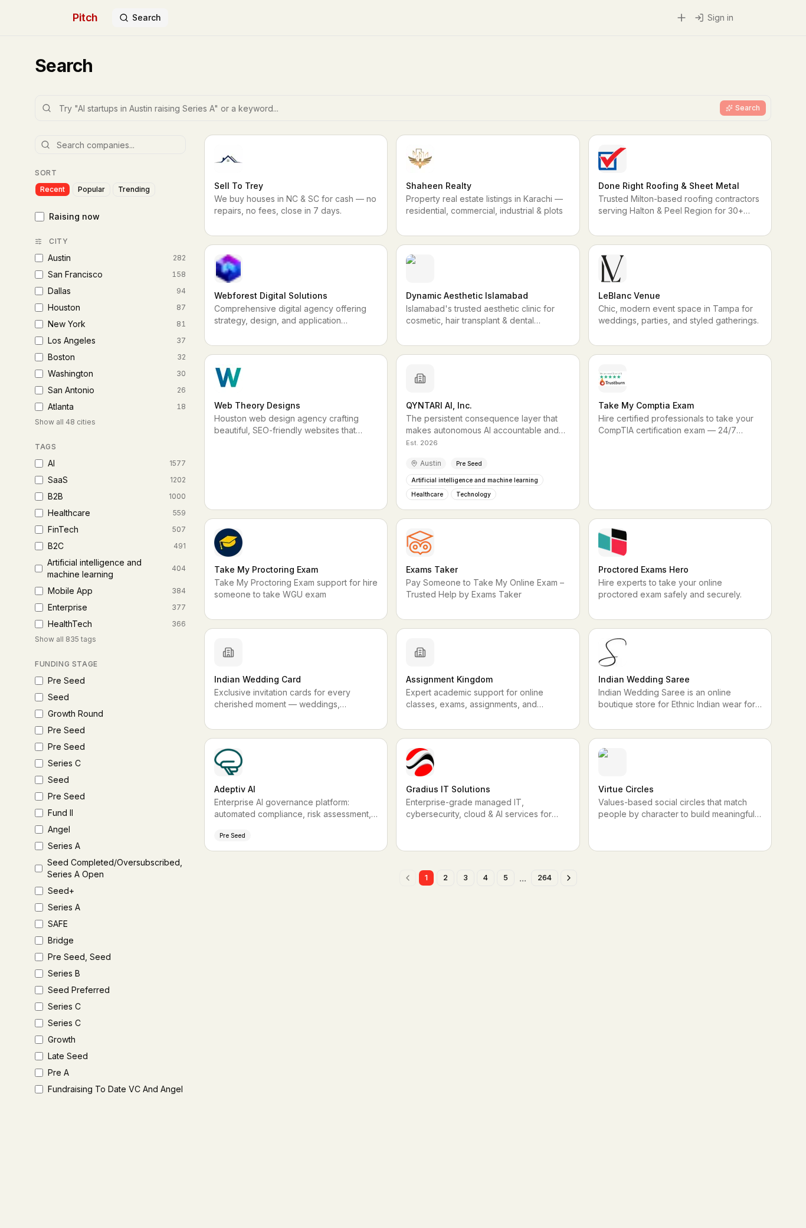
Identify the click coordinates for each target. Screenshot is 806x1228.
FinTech (117, 529)
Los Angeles (117, 340)
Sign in (720, 17)
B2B (117, 496)
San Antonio (117, 390)
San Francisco (117, 274)
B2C (117, 546)
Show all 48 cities (65, 421)
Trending (134, 189)
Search (146, 17)
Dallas (117, 291)
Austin (117, 258)
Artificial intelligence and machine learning (116, 568)
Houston (117, 307)
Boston (117, 357)
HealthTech (117, 624)
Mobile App (117, 591)
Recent (52, 189)
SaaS (117, 480)
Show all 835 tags (65, 639)
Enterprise (117, 607)
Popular (91, 189)
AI (117, 463)
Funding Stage (66, 663)
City (58, 241)
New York (117, 324)
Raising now (74, 216)
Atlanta (117, 406)
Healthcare (117, 513)
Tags (45, 446)
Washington (117, 373)
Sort (46, 172)
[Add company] (681, 17)
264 (545, 877)
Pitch (85, 17)
